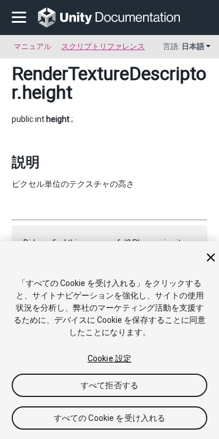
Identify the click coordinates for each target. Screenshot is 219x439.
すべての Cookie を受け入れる (110, 418)
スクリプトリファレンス (103, 46)
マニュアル (32, 46)
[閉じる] (211, 257)
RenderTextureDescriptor (109, 82)
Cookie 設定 (109, 358)
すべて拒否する (109, 385)
